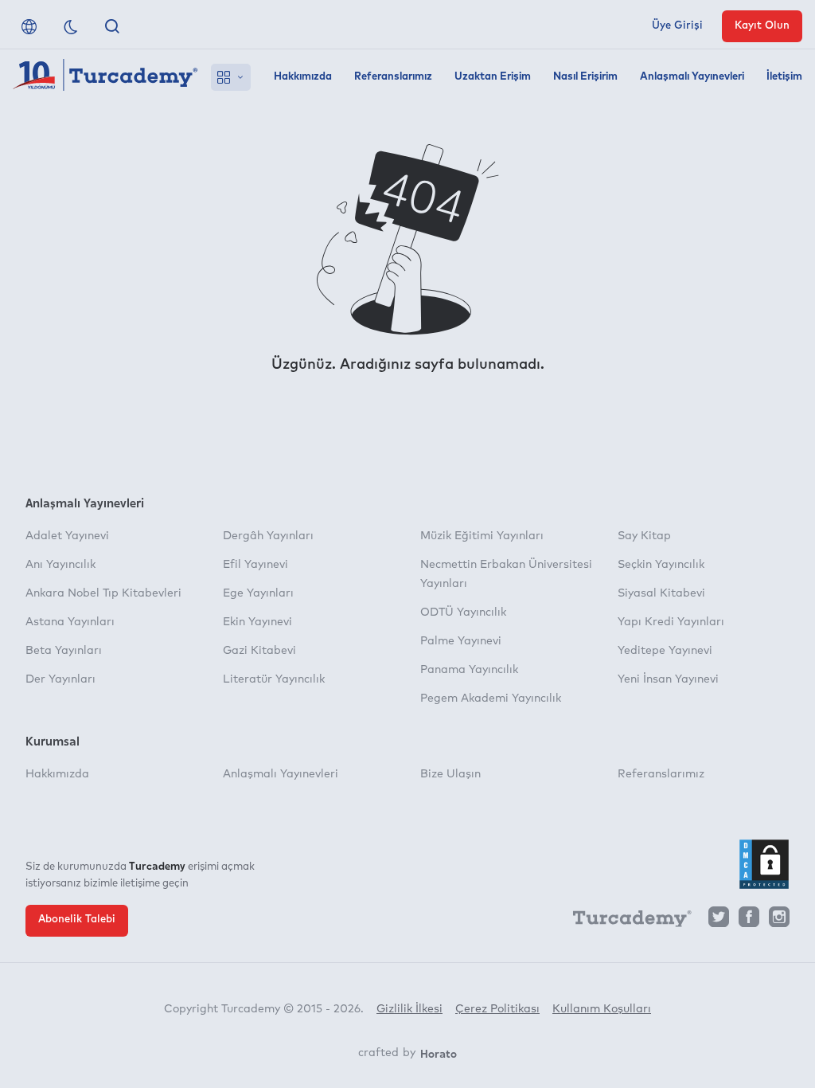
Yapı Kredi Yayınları (671, 622)
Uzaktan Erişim (492, 77)
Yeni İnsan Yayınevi (668, 679)
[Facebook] (749, 921)
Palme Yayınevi (460, 641)
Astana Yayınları (70, 622)
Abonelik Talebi (76, 919)
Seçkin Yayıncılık (661, 564)
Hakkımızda (303, 77)
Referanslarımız (393, 77)
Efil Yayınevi (255, 564)
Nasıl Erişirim (585, 77)
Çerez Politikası (497, 1009)
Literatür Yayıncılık (274, 679)
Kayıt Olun (762, 26)
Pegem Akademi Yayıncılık (490, 698)
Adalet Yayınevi (67, 536)
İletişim (784, 77)
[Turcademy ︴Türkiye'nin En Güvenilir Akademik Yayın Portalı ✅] (105, 77)
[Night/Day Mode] (71, 26)
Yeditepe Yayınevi (665, 650)
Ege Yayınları (258, 593)
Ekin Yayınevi (257, 622)
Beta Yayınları (63, 650)
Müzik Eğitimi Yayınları (482, 536)
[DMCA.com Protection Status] (764, 864)
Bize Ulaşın (450, 774)
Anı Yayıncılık (60, 564)
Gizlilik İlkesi (409, 1009)
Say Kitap (644, 536)
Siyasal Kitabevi (661, 593)
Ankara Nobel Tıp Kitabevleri (103, 593)
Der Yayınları (60, 679)
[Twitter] (718, 921)
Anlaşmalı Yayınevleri (692, 77)
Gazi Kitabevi (259, 650)
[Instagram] (779, 921)
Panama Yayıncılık (469, 669)
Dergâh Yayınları (268, 536)
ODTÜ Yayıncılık (463, 612)
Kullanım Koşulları (601, 1009)
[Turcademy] (625, 921)
